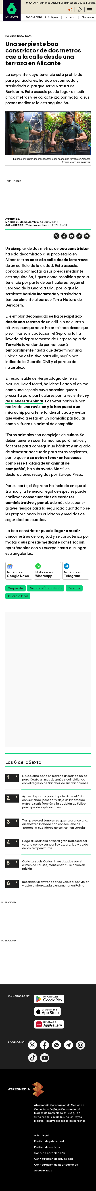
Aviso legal (41, 1135)
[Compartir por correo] (87, 238)
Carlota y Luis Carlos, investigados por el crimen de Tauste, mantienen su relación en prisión (53, 864)
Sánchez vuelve (49, 2)
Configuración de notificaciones (56, 1164)
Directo (74, 588)
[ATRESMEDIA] (48, 1090)
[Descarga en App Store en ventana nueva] (47, 1015)
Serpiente (15, 588)
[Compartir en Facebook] (64, 238)
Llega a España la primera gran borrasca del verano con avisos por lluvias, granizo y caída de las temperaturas (55, 844)
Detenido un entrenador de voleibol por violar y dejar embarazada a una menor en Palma (55, 883)
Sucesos (88, 17)
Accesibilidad (43, 1170)
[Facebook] (44, 1049)
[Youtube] (44, 1061)
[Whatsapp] (56, 1049)
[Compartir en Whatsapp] (71, 238)
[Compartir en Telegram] (79, 238)
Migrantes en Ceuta (73, 2)
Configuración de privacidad (53, 1158)
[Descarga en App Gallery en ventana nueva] (49, 1028)
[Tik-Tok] (32, 1061)
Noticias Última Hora (46, 588)
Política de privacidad (49, 1141)
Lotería (70, 17)
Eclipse (53, 17)
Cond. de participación (49, 1153)
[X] (56, 238)
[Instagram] (80, 1049)
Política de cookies (47, 1147)
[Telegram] (68, 1049)
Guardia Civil (18, 596)
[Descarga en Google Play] (49, 1002)
